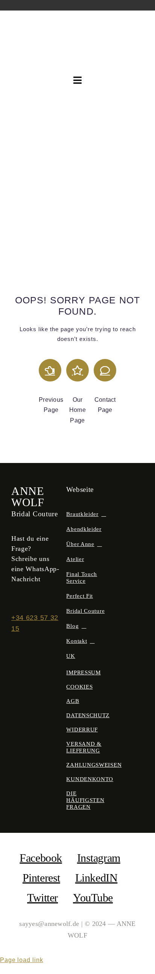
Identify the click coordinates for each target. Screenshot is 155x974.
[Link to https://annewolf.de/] (77, 370)
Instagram (98, 858)
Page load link (21, 960)
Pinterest (41, 877)
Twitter (42, 897)
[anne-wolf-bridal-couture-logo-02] (78, 24)
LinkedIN (96, 877)
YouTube (93, 897)
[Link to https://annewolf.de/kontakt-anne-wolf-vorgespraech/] (105, 370)
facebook (41, 858)
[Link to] (50, 370)
